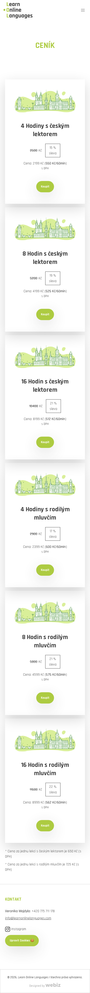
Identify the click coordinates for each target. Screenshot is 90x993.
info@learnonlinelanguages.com (28, 918)
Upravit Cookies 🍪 (22, 940)
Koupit (45, 186)
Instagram (18, 929)
